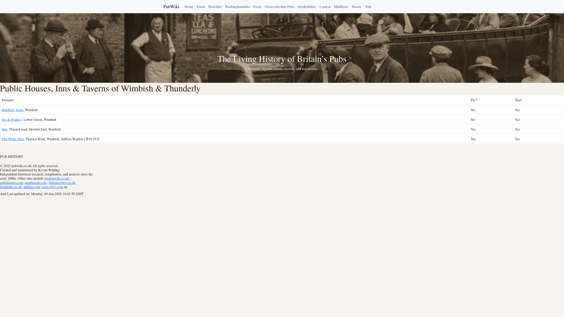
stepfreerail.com (35, 182)
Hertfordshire (307, 6)
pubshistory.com (11, 182)
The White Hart (13, 138)
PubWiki (171, 6)
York (368, 6)
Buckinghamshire (237, 6)
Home (189, 6)
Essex (257, 6)
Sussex (356, 6)
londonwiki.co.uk (57, 178)
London (324, 6)
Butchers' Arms (12, 109)
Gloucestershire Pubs (279, 6)
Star (4, 129)
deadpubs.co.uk (11, 186)
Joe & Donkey (12, 119)
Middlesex (341, 6)
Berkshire (215, 6)
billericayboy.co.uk (62, 182)
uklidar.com (32, 186)
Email (201, 6)
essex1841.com (52, 186)
